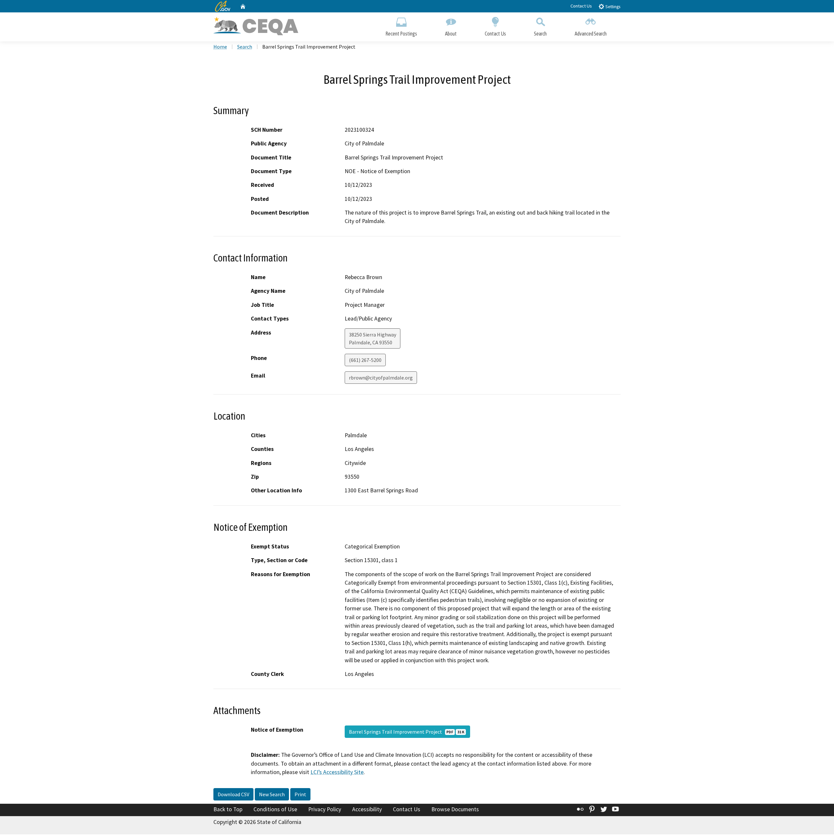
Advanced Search (591, 34)
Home (220, 46)
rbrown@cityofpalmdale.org (381, 377)
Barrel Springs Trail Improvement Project (406, 731)
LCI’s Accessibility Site (337, 772)
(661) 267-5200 (365, 360)
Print (300, 794)
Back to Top (227, 809)
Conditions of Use (275, 809)
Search (540, 34)
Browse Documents (455, 809)
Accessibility (367, 809)
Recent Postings (401, 34)
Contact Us (581, 6)
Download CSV (233, 794)
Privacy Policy (324, 809)
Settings (612, 6)
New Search (272, 794)
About (451, 34)
